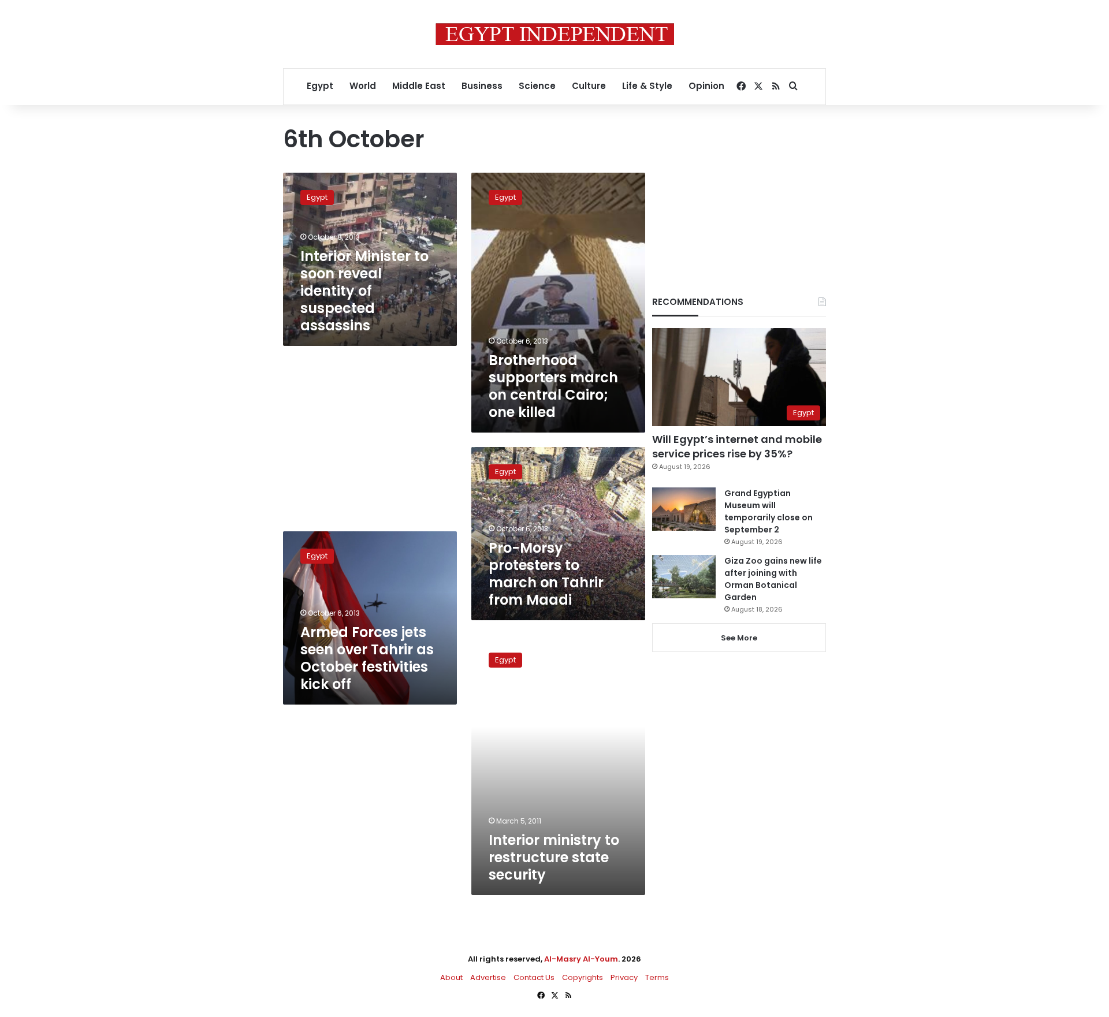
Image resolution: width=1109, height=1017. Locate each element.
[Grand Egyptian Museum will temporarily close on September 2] (684, 509)
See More (739, 637)
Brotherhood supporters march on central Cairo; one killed (553, 386)
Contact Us (533, 977)
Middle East (418, 86)
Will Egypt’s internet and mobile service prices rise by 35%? (737, 446)
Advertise (488, 977)
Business (482, 86)
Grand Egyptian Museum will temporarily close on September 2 (768, 511)
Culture (589, 86)
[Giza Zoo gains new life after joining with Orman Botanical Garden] (684, 576)
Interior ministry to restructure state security (554, 857)
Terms (657, 977)
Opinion (706, 86)
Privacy (624, 977)
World (362, 86)
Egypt (320, 86)
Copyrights (582, 977)
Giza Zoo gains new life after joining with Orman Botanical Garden (773, 579)
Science (537, 86)
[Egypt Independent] (555, 34)
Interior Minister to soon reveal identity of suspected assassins (364, 291)
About (451, 977)
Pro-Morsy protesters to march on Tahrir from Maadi (546, 573)
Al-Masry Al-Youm (581, 958)
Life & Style (647, 86)
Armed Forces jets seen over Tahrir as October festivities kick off (367, 658)
